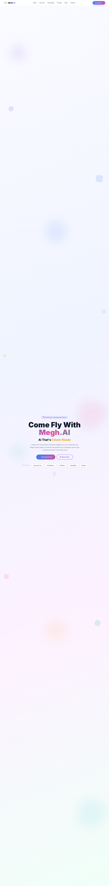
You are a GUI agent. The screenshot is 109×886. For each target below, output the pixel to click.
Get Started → (99, 3)
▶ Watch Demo (65, 457)
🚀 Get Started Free (45, 457)
